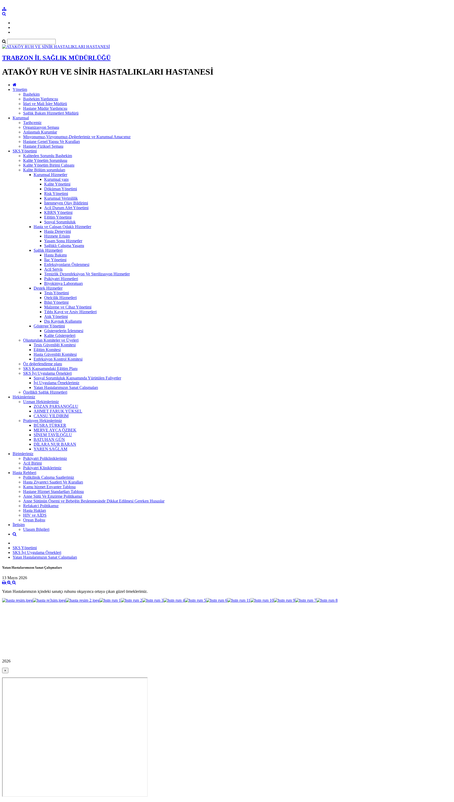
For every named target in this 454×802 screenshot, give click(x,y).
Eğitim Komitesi (47, 349)
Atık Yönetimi (56, 316)
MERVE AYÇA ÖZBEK (55, 430)
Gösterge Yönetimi (49, 326)
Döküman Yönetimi (60, 189)
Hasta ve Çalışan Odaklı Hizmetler (62, 226)
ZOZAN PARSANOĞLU (56, 406)
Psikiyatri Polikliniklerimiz (45, 458)
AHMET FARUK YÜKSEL (58, 411)
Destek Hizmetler (48, 288)
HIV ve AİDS (35, 515)
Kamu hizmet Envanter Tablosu (49, 487)
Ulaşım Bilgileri (36, 529)
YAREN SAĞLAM (50, 449)
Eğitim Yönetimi (57, 217)
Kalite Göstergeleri (59, 335)
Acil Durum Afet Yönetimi (66, 207)
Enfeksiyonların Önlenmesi (66, 264)
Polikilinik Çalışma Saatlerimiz (48, 477)
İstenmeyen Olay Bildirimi (66, 203)
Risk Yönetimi (56, 193)
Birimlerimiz (23, 453)
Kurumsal (21, 118)
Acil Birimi (32, 463)
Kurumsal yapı (56, 179)
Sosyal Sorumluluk (60, 222)
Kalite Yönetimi (57, 184)
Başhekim (31, 94)
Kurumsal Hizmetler (50, 174)
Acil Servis (53, 269)
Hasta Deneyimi (57, 231)
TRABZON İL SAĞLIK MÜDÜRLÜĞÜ (56, 57)
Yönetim (20, 89)
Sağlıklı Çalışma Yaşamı (64, 245)
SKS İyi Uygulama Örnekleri (47, 373)
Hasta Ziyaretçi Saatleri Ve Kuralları (53, 482)
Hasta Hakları (34, 510)
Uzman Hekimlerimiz (41, 401)
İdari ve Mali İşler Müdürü (45, 103)
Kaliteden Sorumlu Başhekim (47, 155)
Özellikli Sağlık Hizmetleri (45, 392)
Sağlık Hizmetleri (48, 250)
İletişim (19, 524)
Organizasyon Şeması (41, 127)
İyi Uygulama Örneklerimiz (56, 383)
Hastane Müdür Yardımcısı (45, 108)
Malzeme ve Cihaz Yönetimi (67, 307)
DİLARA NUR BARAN (55, 444)
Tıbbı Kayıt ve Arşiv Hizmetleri (70, 312)
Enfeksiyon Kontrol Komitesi (58, 359)
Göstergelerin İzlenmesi (63, 330)
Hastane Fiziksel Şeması (43, 146)
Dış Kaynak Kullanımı (63, 321)
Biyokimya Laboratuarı (63, 283)
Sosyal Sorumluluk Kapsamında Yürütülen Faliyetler (77, 378)
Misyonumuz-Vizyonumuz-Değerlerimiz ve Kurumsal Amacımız (77, 137)
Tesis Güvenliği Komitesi (55, 345)
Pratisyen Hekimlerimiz (42, 420)
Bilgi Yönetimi (56, 302)
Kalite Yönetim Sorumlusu (45, 160)
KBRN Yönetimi (58, 212)
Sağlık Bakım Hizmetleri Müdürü (51, 113)
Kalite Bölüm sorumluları (44, 170)
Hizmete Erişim (57, 236)
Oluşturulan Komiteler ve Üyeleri (51, 340)
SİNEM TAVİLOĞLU (53, 435)
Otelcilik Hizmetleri (60, 297)
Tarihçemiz (32, 122)
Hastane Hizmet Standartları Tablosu (53, 491)
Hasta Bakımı (55, 255)
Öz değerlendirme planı (42, 364)
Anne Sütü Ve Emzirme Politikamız (52, 496)
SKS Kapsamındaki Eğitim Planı (50, 368)
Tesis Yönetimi (56, 293)
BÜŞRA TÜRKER (50, 425)
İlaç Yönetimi (55, 260)
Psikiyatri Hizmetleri (61, 278)
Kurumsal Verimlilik (61, 198)
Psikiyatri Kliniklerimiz (42, 468)
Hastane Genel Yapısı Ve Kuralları (51, 141)
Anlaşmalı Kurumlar (40, 132)
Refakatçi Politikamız (41, 505)
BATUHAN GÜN (49, 439)
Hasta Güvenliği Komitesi (55, 354)
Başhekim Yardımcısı (40, 99)
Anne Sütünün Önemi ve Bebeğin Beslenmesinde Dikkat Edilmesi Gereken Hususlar (93, 501)
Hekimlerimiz (24, 397)
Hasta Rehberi (24, 472)
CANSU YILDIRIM (51, 416)
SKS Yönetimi (25, 151)
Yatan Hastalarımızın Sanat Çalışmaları (66, 387)
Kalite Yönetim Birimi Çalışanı (48, 165)
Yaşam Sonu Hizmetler (63, 241)
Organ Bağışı (34, 520)
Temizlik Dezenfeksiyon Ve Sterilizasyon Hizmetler (87, 274)
